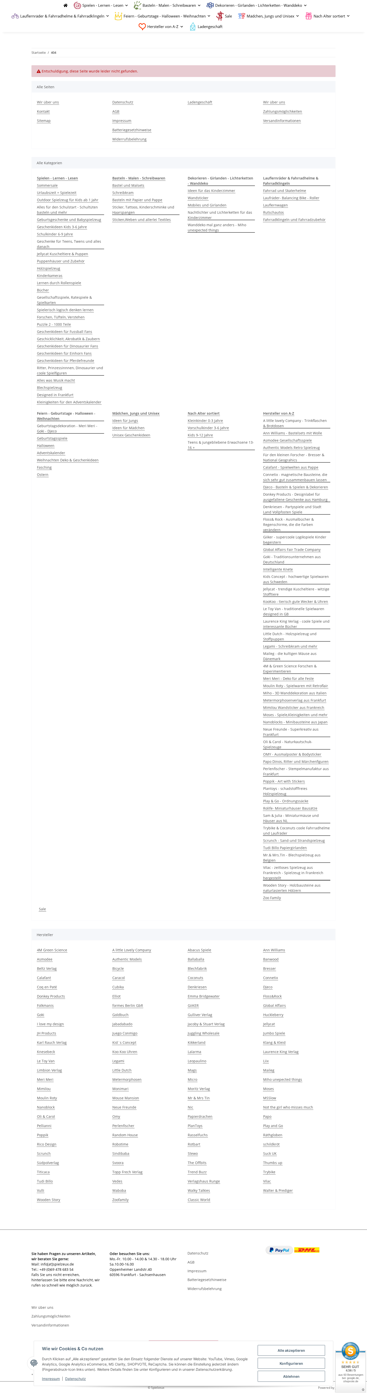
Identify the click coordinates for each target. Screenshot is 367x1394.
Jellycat (269, 1024)
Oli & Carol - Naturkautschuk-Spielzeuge (287, 744)
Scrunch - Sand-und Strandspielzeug (294, 840)
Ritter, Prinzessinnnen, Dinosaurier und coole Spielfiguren (70, 370)
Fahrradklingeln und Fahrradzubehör (294, 219)
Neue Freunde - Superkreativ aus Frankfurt (291, 732)
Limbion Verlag (49, 1070)
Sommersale (47, 185)
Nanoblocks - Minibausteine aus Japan (295, 722)
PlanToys (195, 1125)
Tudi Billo (45, 1181)
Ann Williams (274, 950)
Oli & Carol (46, 1116)
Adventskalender (51, 452)
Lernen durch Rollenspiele (59, 282)
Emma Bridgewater (204, 996)
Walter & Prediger (278, 1190)
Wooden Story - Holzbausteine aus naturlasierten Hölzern (292, 888)
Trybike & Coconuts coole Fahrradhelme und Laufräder (296, 831)
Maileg (268, 1070)
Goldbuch (120, 1014)
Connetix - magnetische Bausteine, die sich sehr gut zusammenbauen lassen (295, 477)
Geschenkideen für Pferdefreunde (65, 360)
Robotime (120, 1144)
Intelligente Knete (278, 569)
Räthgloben (272, 1135)
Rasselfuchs (198, 1135)
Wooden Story (48, 1199)
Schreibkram (123, 192)
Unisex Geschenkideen (131, 435)
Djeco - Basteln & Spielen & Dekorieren (295, 487)
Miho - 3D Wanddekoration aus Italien (295, 693)
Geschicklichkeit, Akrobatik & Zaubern (68, 338)
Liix (266, 1061)
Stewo (193, 1153)
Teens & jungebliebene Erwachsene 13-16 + (221, 445)
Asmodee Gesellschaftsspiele (287, 440)
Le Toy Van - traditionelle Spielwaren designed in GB (293, 611)
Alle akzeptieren (291, 1350)
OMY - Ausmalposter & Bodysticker (292, 754)
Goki (40, 1014)
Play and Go (273, 1125)
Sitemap (44, 120)
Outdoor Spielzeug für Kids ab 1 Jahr (67, 199)
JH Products (46, 1033)
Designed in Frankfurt (55, 394)
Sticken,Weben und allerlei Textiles (141, 219)
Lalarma (194, 1051)
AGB (115, 111)
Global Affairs (274, 1005)
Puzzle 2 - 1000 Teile (54, 324)
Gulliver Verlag (200, 1014)
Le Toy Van (46, 1061)
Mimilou (44, 1088)
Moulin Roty (47, 1098)
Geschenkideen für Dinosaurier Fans (67, 346)
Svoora (118, 1162)
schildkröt (271, 1144)
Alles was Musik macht (56, 380)
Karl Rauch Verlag (52, 1042)
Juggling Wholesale (203, 1033)
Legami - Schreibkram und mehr (290, 646)
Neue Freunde (124, 1107)
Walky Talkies (199, 1190)
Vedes (117, 1181)
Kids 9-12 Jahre (200, 435)
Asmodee (44, 959)
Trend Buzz (197, 1172)
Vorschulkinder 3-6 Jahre (208, 427)
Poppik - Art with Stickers (284, 781)
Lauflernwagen (275, 205)
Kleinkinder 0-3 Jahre (205, 420)
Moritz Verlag (199, 1088)
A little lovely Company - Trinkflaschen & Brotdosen (295, 423)
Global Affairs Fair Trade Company (292, 549)
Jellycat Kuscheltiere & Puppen (62, 253)
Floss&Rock (272, 996)
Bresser (269, 968)
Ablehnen (291, 1376)
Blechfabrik (197, 968)
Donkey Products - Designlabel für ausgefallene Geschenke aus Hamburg (295, 497)
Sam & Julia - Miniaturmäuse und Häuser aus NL (291, 818)
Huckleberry (273, 1014)
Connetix (270, 977)
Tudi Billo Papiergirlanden (285, 847)
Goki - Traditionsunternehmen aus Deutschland (292, 559)
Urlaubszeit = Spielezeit (56, 192)
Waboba (119, 1190)
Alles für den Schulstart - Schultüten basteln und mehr (67, 210)
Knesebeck (46, 1051)
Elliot (116, 996)
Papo (267, 1116)
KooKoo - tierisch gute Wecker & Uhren (295, 601)
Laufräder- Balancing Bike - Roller (291, 197)
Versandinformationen (282, 120)
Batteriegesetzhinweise (131, 129)
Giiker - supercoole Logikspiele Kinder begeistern (294, 540)
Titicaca (43, 1172)
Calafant (44, 977)
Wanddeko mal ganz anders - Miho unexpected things (217, 227)
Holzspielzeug (48, 268)
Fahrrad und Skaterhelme (284, 190)
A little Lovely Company (131, 950)
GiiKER (193, 1005)
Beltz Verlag (47, 968)
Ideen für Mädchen (128, 427)
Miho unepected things (282, 1079)
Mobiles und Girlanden (207, 205)
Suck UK (270, 1153)
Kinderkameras (49, 275)
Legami (118, 1061)
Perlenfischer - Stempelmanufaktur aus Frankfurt (296, 771)
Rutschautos (273, 212)
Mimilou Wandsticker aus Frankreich (293, 707)
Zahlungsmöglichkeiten (282, 111)
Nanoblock (46, 1107)
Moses (268, 1088)
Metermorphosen (127, 1079)
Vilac (267, 1181)
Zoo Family (272, 897)
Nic (190, 1107)
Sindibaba (120, 1153)
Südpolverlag (48, 1162)
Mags (192, 1070)
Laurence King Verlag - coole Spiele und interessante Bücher (296, 624)
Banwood (271, 959)
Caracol (118, 977)
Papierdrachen (200, 1116)
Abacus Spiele (199, 950)
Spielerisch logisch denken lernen (65, 309)
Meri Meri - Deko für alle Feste (288, 678)
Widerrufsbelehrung (129, 139)
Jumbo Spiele (274, 1033)
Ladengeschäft (210, 26)
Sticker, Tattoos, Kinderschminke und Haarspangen (143, 210)
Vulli (40, 1190)
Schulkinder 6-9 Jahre (55, 234)
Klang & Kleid (274, 1042)
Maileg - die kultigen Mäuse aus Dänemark (290, 656)
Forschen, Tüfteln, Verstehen (61, 317)
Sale (42, 909)
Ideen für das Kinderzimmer (211, 190)
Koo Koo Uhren (124, 1051)
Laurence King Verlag (281, 1051)
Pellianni (44, 1125)
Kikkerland (196, 1042)
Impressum (51, 1379)
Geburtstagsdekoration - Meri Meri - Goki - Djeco (67, 428)
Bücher (43, 290)
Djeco (267, 987)
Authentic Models (127, 959)
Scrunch (44, 1153)
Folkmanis (45, 1005)
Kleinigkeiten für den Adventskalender (69, 402)
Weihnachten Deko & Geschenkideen (68, 460)
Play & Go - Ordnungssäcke (285, 801)
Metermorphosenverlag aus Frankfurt (294, 700)
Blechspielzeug (49, 387)
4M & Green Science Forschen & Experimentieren (290, 669)
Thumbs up (272, 1162)
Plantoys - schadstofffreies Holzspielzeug (285, 791)
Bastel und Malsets (128, 185)
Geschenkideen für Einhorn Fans (64, 353)
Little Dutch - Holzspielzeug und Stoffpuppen (290, 636)
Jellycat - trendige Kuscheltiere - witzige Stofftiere (296, 592)
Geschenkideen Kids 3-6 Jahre (62, 226)
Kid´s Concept (124, 1042)
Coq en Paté (47, 987)
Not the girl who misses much (288, 1107)
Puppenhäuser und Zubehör (61, 261)
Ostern (42, 474)
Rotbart (194, 1144)
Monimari (120, 1088)
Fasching (44, 467)
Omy (116, 1116)
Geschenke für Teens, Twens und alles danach (69, 244)
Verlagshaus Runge (204, 1181)
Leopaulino (197, 1061)
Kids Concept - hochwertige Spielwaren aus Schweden (296, 579)
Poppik (42, 1135)
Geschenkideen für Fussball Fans (64, 331)
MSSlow (269, 1098)
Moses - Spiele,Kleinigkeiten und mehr (295, 714)
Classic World (199, 1199)
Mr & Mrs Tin (199, 1098)
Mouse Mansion (125, 1098)
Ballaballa (196, 959)
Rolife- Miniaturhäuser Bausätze (290, 808)
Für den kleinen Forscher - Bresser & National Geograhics (293, 457)
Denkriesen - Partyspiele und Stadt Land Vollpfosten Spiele (292, 509)
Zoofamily (120, 1199)
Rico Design (46, 1144)
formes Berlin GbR (127, 1005)
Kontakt (43, 111)
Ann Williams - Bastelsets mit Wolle (292, 433)
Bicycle (118, 968)
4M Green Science (52, 950)
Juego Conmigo (124, 1033)
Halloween (45, 445)
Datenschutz (75, 1379)
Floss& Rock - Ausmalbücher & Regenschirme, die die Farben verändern (288, 524)
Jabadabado (122, 1024)
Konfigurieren (291, 1363)
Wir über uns (48, 102)
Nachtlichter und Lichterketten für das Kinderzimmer (220, 215)
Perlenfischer (123, 1125)
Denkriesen (197, 987)
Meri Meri (45, 1079)
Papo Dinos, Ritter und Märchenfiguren (296, 761)
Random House (125, 1135)
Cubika (118, 987)
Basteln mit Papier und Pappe (137, 199)
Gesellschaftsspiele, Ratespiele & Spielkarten (64, 300)
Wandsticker (198, 197)
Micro (192, 1079)
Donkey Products (51, 996)
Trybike (269, 1172)
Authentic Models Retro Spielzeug (291, 447)
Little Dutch (122, 1070)
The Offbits (197, 1162)
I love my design (50, 1024)
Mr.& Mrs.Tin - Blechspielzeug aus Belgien (292, 858)
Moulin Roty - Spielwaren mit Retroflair (295, 685)
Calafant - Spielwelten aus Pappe (290, 467)
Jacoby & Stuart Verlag (206, 1024)
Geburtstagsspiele (52, 438)
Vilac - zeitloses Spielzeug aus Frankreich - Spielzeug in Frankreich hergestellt (293, 872)
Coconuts (195, 977)
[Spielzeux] (64, 5)
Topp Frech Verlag (127, 1172)
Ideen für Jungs (125, 420)
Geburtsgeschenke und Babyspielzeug (69, 219)
